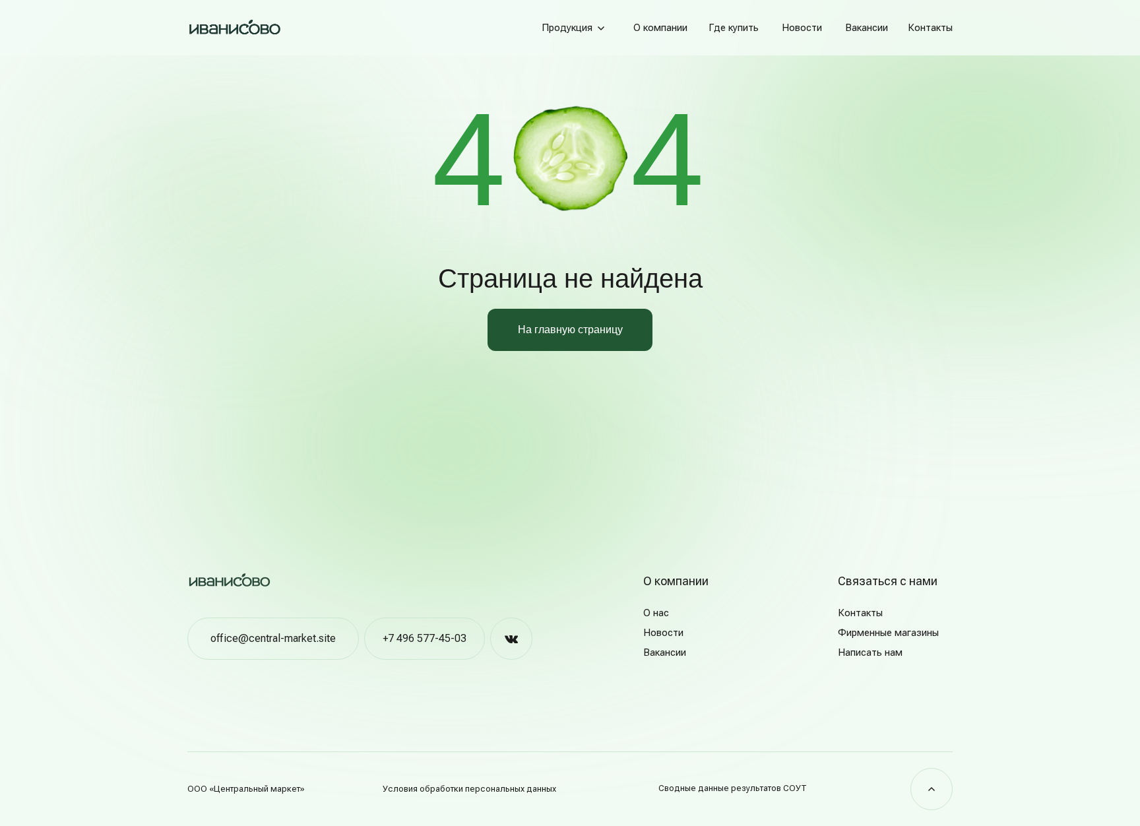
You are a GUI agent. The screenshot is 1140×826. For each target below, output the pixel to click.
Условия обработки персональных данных (469, 789)
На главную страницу (570, 329)
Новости (802, 28)
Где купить (734, 28)
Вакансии (866, 28)
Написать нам (870, 652)
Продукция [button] (567, 28)
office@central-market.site (273, 638)
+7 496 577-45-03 (424, 638)
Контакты (930, 28)
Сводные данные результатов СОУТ (732, 788)
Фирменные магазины (888, 633)
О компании (660, 28)
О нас (656, 613)
